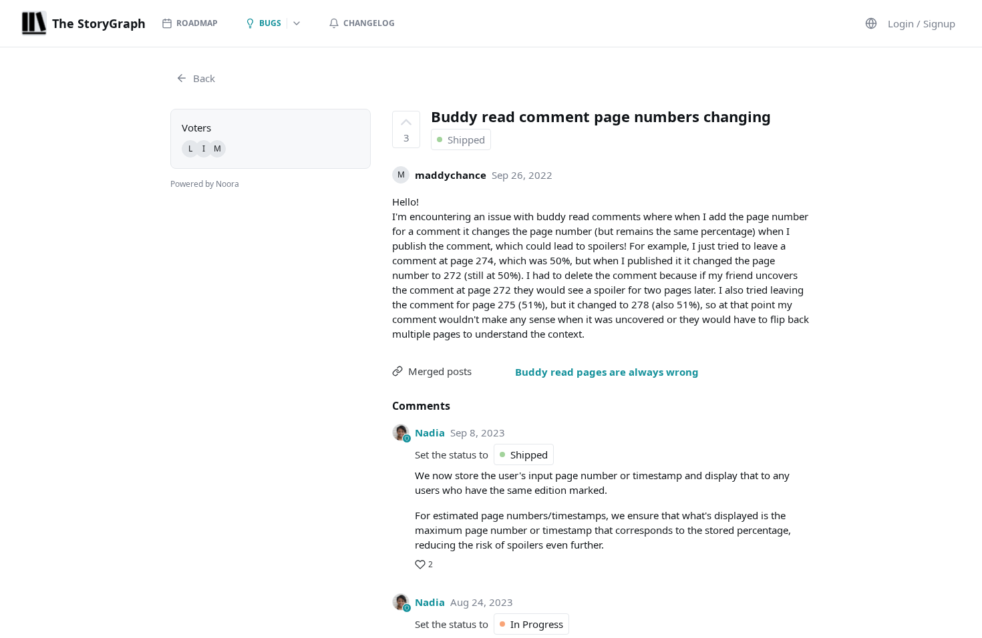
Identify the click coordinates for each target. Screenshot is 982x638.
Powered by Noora (204, 184)
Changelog (369, 23)
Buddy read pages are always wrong (607, 371)
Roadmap (197, 23)
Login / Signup (921, 23)
